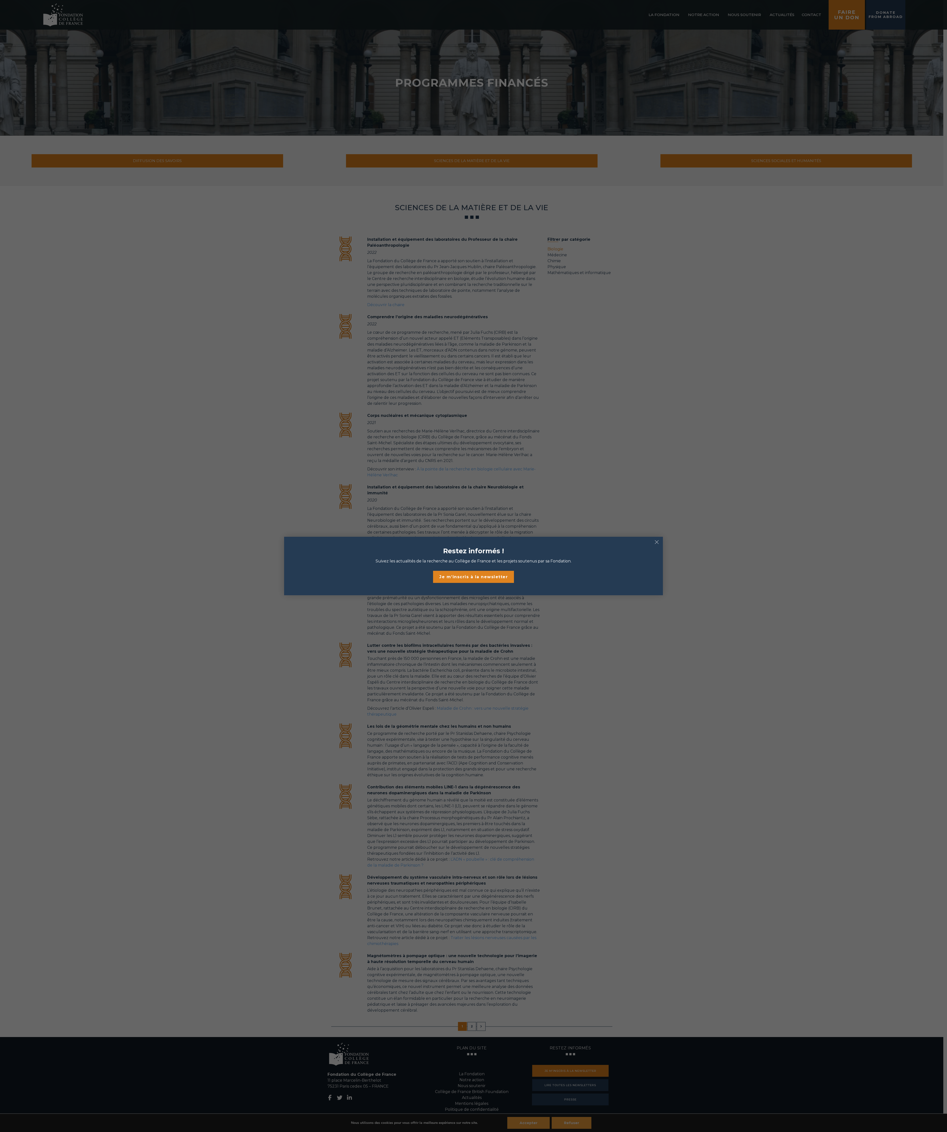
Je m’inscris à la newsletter (473, 577)
